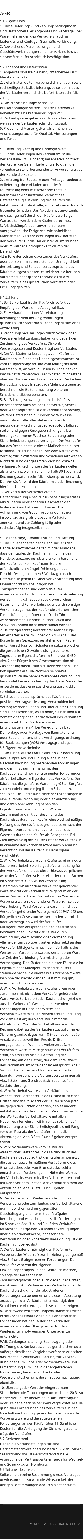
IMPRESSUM (38, 1524)
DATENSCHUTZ (69, 1524)
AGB (53, 1524)
